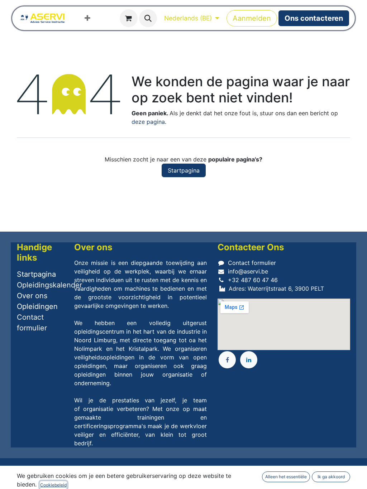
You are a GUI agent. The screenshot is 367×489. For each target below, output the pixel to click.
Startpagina (184, 170)
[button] (148, 18)
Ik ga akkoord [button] (331, 476)
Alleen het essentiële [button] (286, 476)
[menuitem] (87, 18)
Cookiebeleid (53, 485)
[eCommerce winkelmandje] (129, 18)
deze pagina (148, 121)
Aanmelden (252, 18)
